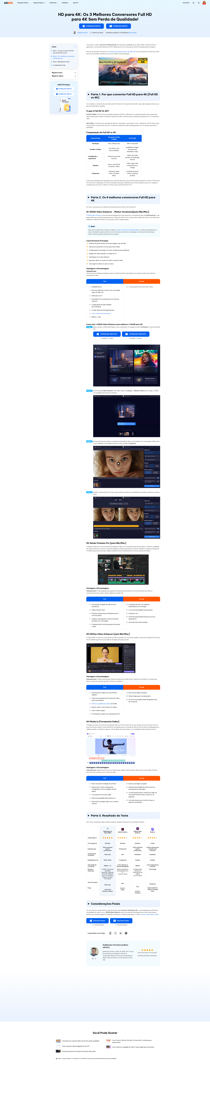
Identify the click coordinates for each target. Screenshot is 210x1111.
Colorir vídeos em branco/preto (101, 313)
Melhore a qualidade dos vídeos (101, 704)
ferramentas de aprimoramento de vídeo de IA (122, 51)
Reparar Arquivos (38, 3)
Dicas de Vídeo (133, 32)
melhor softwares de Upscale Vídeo (128, 230)
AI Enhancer (52, 3)
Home (59, 1058)
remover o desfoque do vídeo (150, 914)
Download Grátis (99, 921)
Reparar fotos (57, 73)
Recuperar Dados (23, 3)
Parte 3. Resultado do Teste (61, 62)
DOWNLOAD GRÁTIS (93, 26)
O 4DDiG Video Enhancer (93, 215)
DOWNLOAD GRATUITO (108, 334)
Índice (54, 47)
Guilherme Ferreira (82, 32)
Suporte (75, 3)
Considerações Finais (59, 65)
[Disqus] (105, 995)
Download (186, 3)
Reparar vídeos (57, 76)
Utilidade (65, 3)
